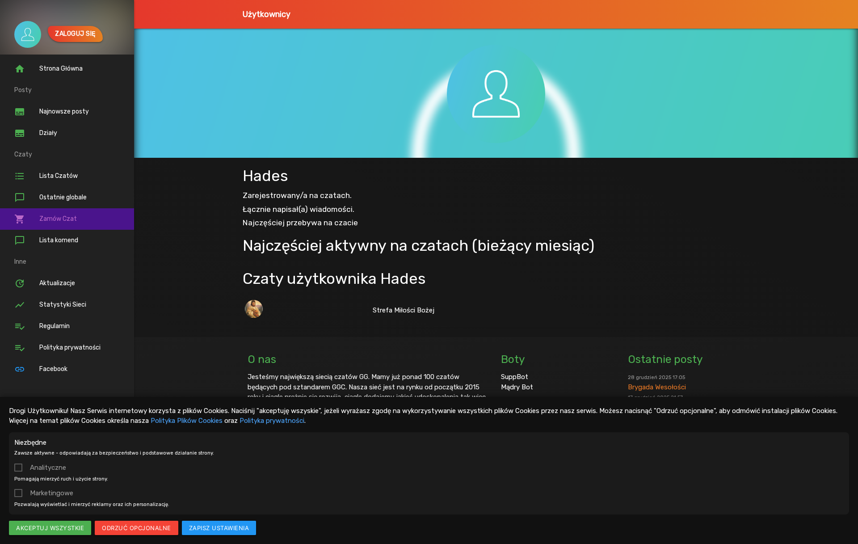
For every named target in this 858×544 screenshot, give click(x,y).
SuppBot (514, 377)
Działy (35, 133)
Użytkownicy (266, 14)
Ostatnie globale (50, 197)
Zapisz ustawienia (219, 527)
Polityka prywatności (272, 421)
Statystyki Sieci (50, 304)
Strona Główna (48, 68)
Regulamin (42, 326)
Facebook (40, 369)
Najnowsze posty (51, 111)
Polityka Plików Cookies (187, 421)
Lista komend (46, 240)
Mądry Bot (517, 387)
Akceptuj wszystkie (50, 527)
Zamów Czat (45, 219)
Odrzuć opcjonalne (136, 527)
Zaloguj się (75, 34)
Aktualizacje (44, 283)
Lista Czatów (46, 176)
